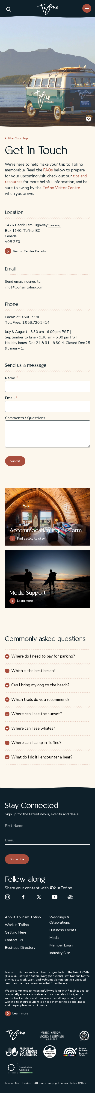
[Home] (47, 10)
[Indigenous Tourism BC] (21, 1051)
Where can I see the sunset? (36, 714)
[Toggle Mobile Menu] (86, 8)
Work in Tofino (17, 924)
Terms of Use (12, 1083)
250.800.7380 (28, 317)
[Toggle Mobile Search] (8, 9)
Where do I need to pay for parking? (43, 656)
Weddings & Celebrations (59, 920)
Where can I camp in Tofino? (36, 742)
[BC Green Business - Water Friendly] (49, 1051)
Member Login (61, 945)
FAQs (48, 170)
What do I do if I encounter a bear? (41, 757)
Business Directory (20, 947)
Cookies (26, 1083)
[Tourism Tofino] (15, 1039)
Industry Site (59, 952)
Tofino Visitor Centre (61, 188)
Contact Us (14, 940)
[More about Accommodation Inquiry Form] (47, 516)
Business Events (62, 930)
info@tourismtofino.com (24, 287)
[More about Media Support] (47, 579)
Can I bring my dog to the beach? (40, 685)
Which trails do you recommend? (40, 699)
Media (54, 937)
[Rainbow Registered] (76, 1051)
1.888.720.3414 (36, 322)
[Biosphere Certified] (19, 1068)
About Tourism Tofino (23, 917)
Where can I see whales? (33, 728)
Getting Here (15, 932)
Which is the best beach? (33, 670)
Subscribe (17, 859)
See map (54, 225)
